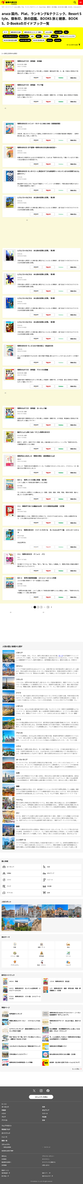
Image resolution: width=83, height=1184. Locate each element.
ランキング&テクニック (10, 36)
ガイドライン (45, 1159)
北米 (48, 867)
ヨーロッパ (10, 867)
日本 (48, 893)
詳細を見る (73, 78)
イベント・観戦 (15, 956)
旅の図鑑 (54, 36)
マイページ (47, 1147)
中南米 (9, 873)
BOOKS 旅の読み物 (38, 40)
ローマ (61, 656)
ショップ (68, 965)
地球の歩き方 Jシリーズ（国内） (33, 32)
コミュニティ (6, 1144)
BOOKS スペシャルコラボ (67, 36)
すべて (5, 32)
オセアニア (50, 873)
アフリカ (10, 893)
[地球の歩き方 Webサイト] (9, 2)
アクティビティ (15, 965)
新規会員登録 (7, 1147)
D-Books (57, 40)
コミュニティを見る (41, 1097)
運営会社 (4, 1156)
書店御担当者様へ (6, 1162)
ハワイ (9, 880)
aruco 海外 (49, 32)
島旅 (32, 36)
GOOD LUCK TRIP (7, 1151)
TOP (3, 7)
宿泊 (68, 947)
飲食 (15, 947)
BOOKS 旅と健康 (25, 40)
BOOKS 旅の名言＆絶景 (10, 40)
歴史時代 (46, 36)
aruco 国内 (58, 32)
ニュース (4, 1137)
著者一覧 (4, 1141)
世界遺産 (41, 956)
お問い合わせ (45, 1165)
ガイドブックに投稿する (48, 1162)
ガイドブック (9, 7)
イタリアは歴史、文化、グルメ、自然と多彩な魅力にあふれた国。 (37, 656)
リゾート (50, 880)
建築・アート (41, 947)
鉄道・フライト (41, 965)
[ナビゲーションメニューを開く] (80, 2)
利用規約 (4, 1159)
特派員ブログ (6, 1129)
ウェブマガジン (7, 1126)
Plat (66, 32)
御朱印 (38, 36)
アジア (9, 886)
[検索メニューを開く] (75, 2)
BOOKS (49, 40)
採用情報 (4, 1165)
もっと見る (75, 1069)
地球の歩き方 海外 (16, 32)
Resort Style (24, 36)
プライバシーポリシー (48, 1156)
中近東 (49, 886)
